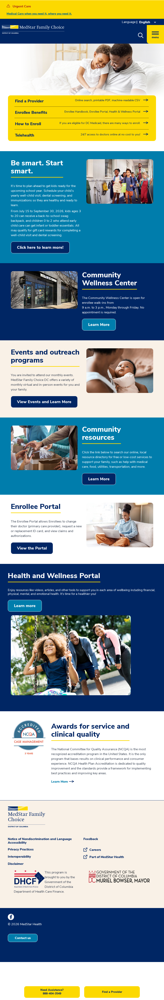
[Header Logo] (31, 28)
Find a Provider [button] (112, 992)
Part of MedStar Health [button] (106, 857)
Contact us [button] (23, 938)
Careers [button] (95, 850)
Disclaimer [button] (15, 864)
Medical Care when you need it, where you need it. (39, 14)
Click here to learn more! (40, 247)
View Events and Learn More (44, 402)
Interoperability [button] (19, 856)
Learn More (99, 324)
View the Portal (32, 548)
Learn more (25, 605)
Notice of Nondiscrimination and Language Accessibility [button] (40, 841)
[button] (140, 36)
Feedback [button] (90, 839)
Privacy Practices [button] (21, 849)
